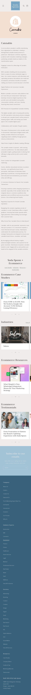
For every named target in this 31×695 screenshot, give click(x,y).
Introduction (6, 508)
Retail (4, 572)
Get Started (6, 504)
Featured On (6, 497)
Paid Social (6, 626)
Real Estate (6, 569)
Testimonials (15, 269)
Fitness (5, 547)
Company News (7, 661)
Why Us (5, 519)
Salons (6, 346)
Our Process (6, 515)
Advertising (6, 593)
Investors (5, 512)
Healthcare (6, 551)
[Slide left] (12, 314)
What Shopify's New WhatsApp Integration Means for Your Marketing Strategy (14, 387)
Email (4, 615)
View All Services (7, 647)
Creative (5, 604)
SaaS (4, 576)
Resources (23, 267)
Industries (16, 267)
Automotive (6, 529)
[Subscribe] (26, 468)
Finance (5, 543)
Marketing (5, 619)
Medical (5, 561)
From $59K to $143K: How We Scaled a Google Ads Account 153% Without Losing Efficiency (14, 305)
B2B (4, 533)
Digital (4, 611)
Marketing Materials (8, 668)
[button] (3, 6)
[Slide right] (19, 314)
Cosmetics (6, 536)
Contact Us (6, 493)
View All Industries (8, 583)
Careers (5, 490)
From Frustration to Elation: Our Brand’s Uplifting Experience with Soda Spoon (15, 434)
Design (5, 608)
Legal (4, 558)
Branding (5, 597)
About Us (5, 486)
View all (28, 322)
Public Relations (7, 633)
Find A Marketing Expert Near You (12, 501)
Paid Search (6, 622)
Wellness (5, 580)
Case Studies (8, 267)
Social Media (6, 640)
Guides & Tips (6, 665)
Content (5, 601)
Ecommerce (6, 540)
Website (5, 644)
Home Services (7, 554)
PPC (4, 629)
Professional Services (8, 565)
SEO (4, 637)
